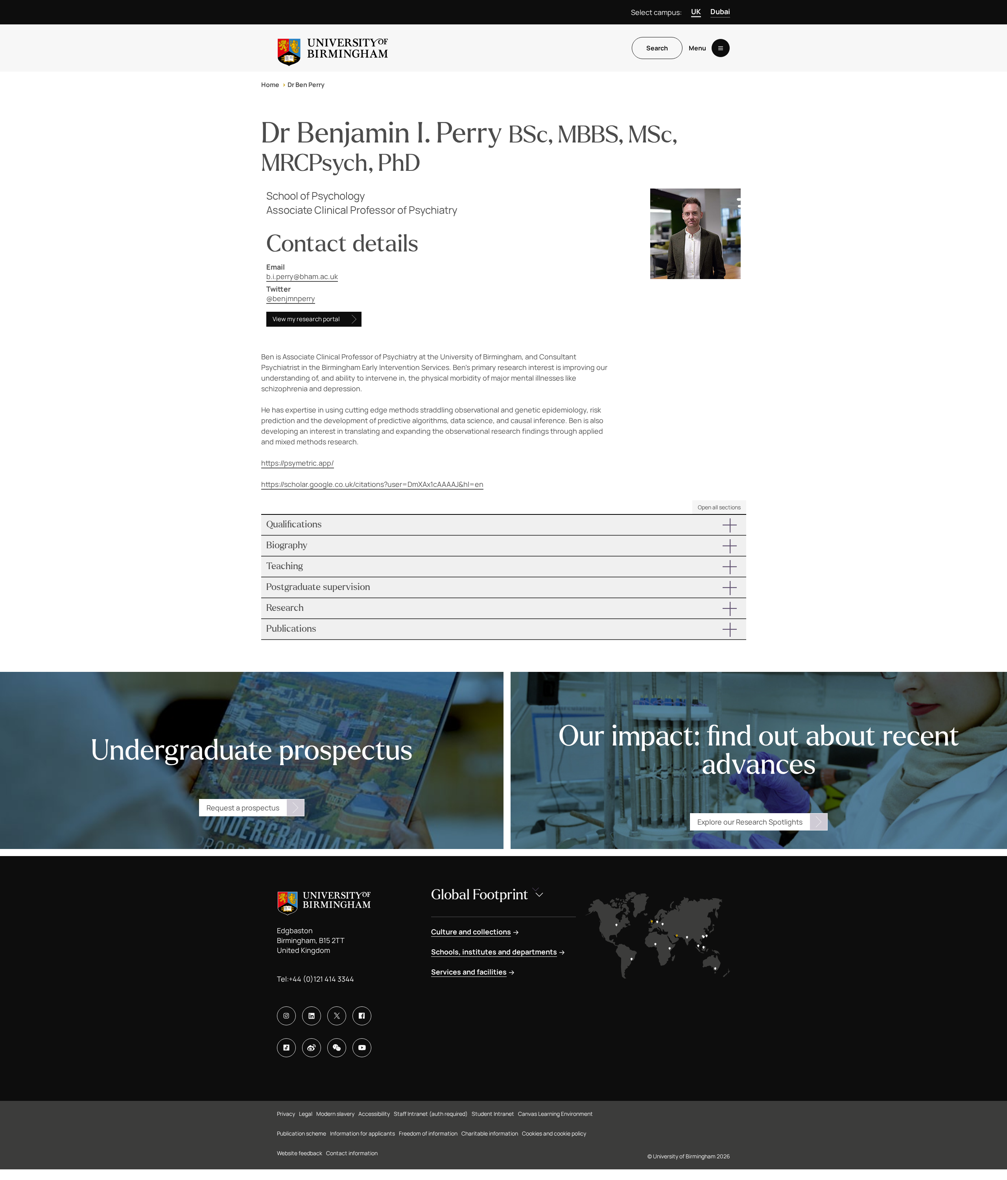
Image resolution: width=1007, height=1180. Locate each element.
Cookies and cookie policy (554, 1133)
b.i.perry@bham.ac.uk (302, 276)
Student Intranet (493, 1113)
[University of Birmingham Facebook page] (361, 1015)
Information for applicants (362, 1133)
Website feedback (299, 1153)
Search (657, 48)
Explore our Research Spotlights (749, 822)
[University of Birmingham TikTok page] (286, 1047)
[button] (503, 525)
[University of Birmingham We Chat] (336, 1047)
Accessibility (374, 1113)
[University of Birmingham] (333, 48)
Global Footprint (479, 895)
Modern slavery (335, 1113)
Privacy (286, 1113)
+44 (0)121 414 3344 (321, 979)
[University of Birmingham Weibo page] (311, 1047)
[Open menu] (720, 48)
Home (270, 84)
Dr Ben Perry (306, 84)
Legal (305, 1113)
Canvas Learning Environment (555, 1113)
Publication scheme (301, 1133)
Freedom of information (428, 1133)
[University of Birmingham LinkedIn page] (311, 1015)
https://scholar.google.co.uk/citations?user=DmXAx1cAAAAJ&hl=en (372, 484)
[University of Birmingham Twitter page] (336, 1015)
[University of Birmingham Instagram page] (286, 1015)
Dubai (720, 11)
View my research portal (306, 319)
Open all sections (719, 507)
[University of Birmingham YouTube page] (361, 1047)
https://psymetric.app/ (297, 463)
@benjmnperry (290, 298)
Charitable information (489, 1133)
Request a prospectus (243, 807)
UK (696, 11)
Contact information (352, 1153)
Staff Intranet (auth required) (431, 1113)
